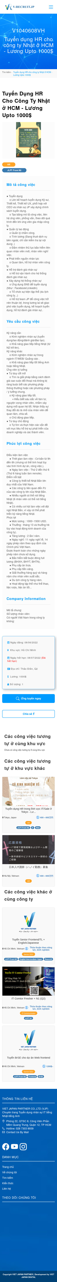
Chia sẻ (27, 714)
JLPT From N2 (14, 170)
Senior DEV (28, 954)
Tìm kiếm (7, 1177)
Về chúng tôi (9, 1172)
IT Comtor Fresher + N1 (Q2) (28, 998)
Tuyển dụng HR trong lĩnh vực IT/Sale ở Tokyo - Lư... (28, 810)
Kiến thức (7, 1183)
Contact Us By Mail (17, 1132)
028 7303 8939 (24, 1128)
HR (8, 164)
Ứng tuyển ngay (31, 698)
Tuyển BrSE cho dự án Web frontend (28, 1057)
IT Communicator (28, 1013)
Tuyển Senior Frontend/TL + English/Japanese (28, 941)
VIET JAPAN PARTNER (22, 1274)
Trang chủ (8, 1167)
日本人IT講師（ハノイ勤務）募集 (28, 867)
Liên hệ (6, 1188)
